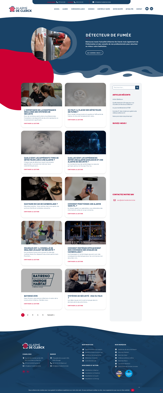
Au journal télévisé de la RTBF (122, 108)
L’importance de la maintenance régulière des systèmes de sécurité (40, 112)
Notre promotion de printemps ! (122, 116)
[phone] (147, 8)
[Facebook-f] (23, 371)
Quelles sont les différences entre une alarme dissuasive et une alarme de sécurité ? (85, 160)
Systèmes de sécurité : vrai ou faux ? (85, 297)
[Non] (161, 390)
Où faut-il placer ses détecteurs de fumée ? (84, 111)
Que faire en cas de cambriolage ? (41, 204)
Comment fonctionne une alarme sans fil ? (84, 205)
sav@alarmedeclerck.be (126, 200)
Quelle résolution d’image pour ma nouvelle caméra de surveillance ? (123, 103)
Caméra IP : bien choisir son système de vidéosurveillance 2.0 (125, 112)
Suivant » (51, 315)
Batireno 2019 (30, 296)
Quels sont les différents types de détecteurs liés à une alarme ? (41, 159)
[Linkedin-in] (27, 371)
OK (133, 390)
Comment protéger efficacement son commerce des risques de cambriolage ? (84, 250)
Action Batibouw (118, 99)
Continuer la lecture (31, 123)
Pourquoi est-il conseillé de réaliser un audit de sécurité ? (39, 249)
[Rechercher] (137, 87)
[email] (151, 8)
